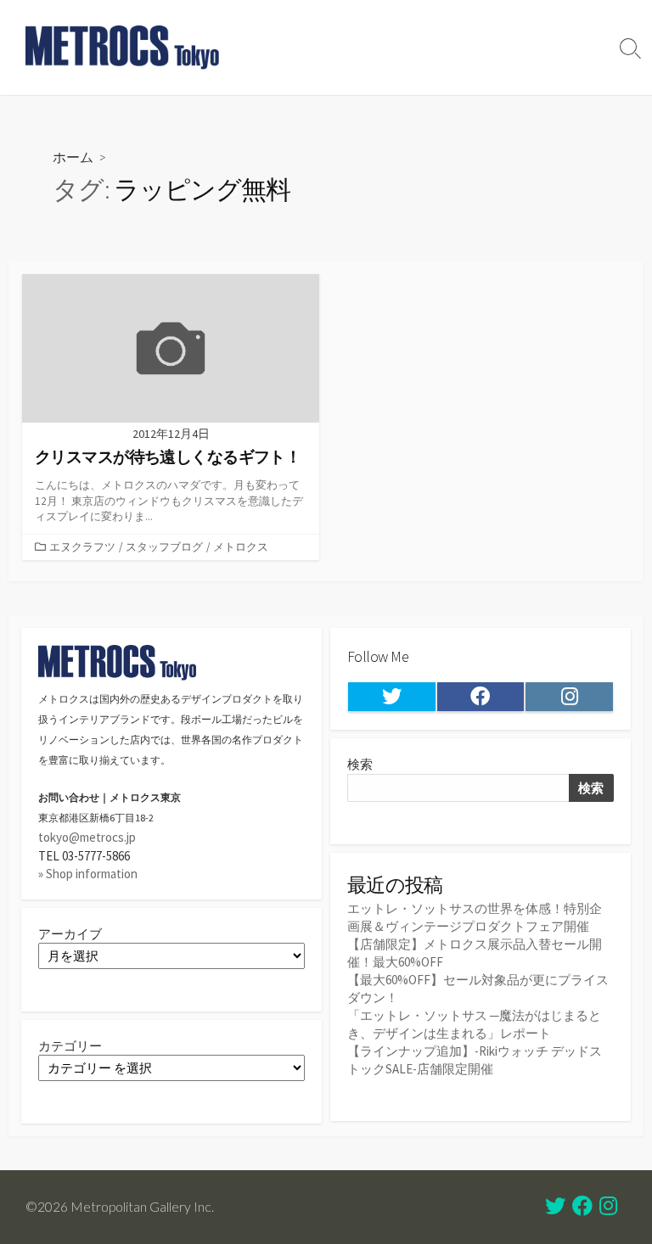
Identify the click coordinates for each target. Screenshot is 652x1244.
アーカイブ (70, 934)
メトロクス (240, 546)
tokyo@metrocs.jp (87, 837)
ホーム (73, 156)
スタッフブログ (164, 546)
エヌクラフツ (82, 546)
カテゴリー (70, 1046)
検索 (360, 764)
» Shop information (88, 874)
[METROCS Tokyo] (123, 47)
